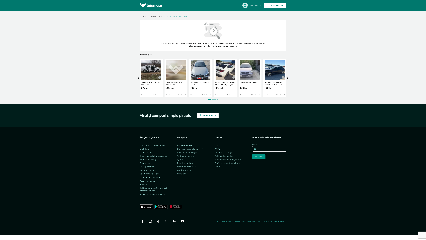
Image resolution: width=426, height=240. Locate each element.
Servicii (143, 184)
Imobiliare (144, 149)
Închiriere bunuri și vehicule (152, 194)
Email (254, 145)
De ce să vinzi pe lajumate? (190, 149)
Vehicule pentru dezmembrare (175, 16)
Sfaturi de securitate (187, 166)
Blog (217, 145)
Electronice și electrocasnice (154, 156)
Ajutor (180, 159)
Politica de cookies (224, 156)
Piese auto (155, 16)
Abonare (259, 157)
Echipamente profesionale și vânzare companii (153, 189)
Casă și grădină (147, 166)
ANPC (217, 149)
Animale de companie (150, 177)
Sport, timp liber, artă (150, 174)
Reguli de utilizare (185, 163)
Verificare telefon (185, 156)
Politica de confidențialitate (228, 159)
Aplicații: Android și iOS (188, 152)
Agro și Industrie (147, 181)
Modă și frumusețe (148, 159)
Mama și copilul (147, 170)
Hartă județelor (184, 170)
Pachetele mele (184, 145)
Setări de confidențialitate (227, 163)
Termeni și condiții (223, 152)
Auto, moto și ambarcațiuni (152, 145)
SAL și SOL (220, 166)
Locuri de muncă (147, 152)
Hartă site (181, 174)
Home (145, 16)
